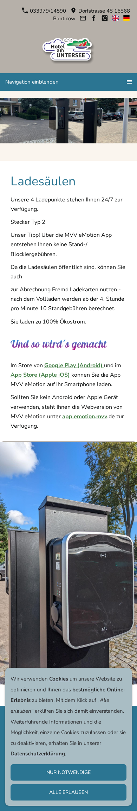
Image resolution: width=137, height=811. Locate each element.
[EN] (115, 18)
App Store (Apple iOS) (41, 375)
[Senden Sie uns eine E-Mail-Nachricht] (82, 18)
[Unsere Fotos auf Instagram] (104, 18)
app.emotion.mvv (84, 416)
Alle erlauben (68, 792)
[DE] (126, 18)
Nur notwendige (68, 772)
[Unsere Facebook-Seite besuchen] (93, 18)
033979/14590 (47, 10)
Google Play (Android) (74, 365)
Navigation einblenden (32, 81)
